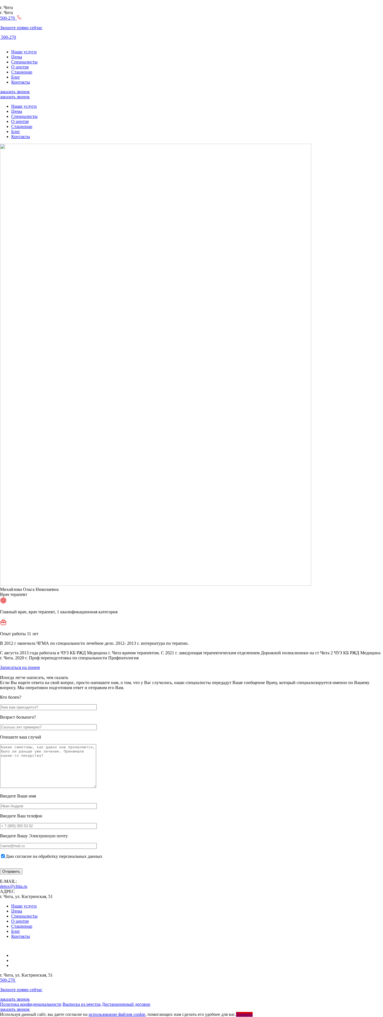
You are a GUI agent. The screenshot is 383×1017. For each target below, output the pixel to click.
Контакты (20, 82)
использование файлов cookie (117, 1014)
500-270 (8, 37)
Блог (15, 77)
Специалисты (24, 62)
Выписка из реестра (82, 1004)
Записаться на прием (20, 667)
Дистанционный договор (126, 1004)
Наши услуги (24, 51)
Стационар (21, 72)
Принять (244, 1014)
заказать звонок (15, 91)
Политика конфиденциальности (30, 1004)
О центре (20, 67)
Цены (16, 56)
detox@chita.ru (13, 886)
